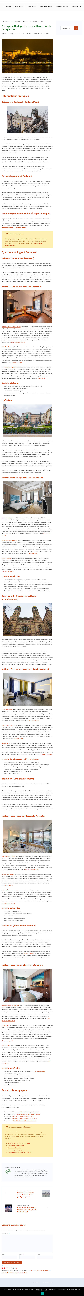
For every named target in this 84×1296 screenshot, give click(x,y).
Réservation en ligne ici (8, 903)
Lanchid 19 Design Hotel (8, 856)
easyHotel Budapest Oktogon (10, 1005)
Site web (39, 1254)
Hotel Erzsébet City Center (9, 367)
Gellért (28, 1143)
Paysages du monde (46, 6)
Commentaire (5, 1233)
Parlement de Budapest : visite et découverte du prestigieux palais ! (25, 1194)
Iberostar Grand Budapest (9, 540)
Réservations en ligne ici (32, 869)
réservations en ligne (16, 362)
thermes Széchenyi (28, 953)
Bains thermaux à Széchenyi (15, 1143)
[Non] (82, 1291)
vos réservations (19, 738)
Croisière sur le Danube (14, 1148)
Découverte (19, 6)
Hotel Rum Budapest (8, 347)
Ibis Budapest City (7, 725)
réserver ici (41, 378)
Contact (75, 6)
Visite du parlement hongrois (16, 1145)
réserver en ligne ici (8, 571)
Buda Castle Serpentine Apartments (12, 890)
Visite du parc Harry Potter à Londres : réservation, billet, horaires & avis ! (26, 1209)
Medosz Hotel (6, 1045)
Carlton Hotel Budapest (8, 874)
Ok (42, 1293)
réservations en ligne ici (18, 342)
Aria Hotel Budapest (7, 518)
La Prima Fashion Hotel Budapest (11, 326)
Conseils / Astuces (62, 6)
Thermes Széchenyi (39, 1071)
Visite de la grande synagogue (16, 1150)
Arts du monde (31, 6)
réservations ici (33, 553)
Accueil (8, 6)
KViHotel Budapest (7, 709)
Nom (3, 1254)
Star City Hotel (6, 743)
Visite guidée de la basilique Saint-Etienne (19, 1152)
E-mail (21, 1254)
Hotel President (6, 558)
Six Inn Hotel (5, 1025)
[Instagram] (80, 6)
